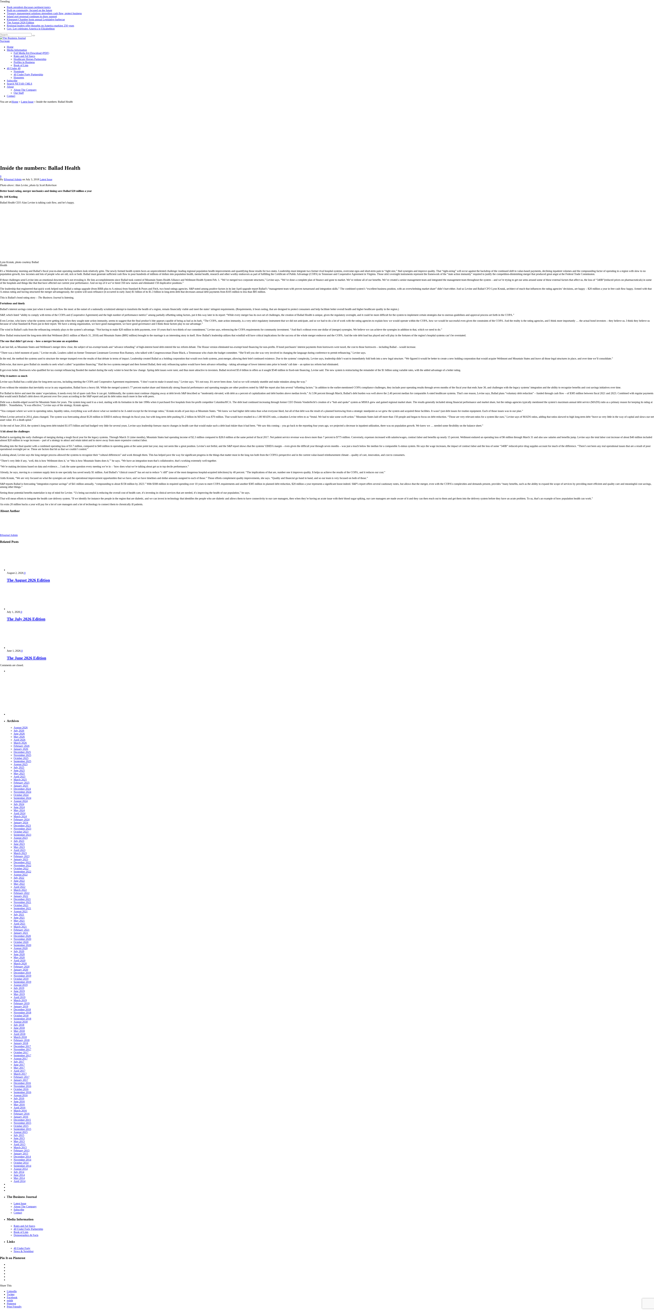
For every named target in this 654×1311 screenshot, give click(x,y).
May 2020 (19, 957)
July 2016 (19, 1098)
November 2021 (22, 902)
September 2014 (22, 1165)
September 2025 (22, 761)
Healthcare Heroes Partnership (30, 59)
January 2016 (21, 1116)
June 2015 (19, 1138)
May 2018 (19, 1031)
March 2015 (20, 1147)
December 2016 (22, 1083)
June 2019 (19, 991)
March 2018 (20, 1037)
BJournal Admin (13, 179)
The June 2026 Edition (26, 658)
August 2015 (21, 1132)
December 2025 (22, 752)
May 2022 (19, 883)
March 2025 (20, 779)
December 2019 (22, 972)
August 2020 (21, 948)
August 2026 (21, 727)
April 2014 (19, 1181)
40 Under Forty (22, 1248)
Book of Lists (21, 65)
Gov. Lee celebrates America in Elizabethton (31, 28)
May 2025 (19, 773)
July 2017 (19, 1061)
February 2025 (21, 782)
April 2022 (19, 886)
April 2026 (19, 739)
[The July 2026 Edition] (25, 608)
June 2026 (19, 733)
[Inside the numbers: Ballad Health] (18, 159)
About (10, 86)
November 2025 (22, 755)
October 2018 (21, 1015)
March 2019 (20, 1000)
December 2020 (22, 936)
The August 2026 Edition (20, 22)
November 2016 (22, 1086)
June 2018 (19, 1027)
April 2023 (19, 850)
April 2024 (19, 813)
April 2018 (19, 1034)
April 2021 (19, 923)
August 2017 (21, 1058)
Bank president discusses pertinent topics (29, 7)
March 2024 (20, 816)
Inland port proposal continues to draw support (32, 16)
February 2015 (21, 1150)
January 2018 (21, 1043)
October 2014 (21, 1162)
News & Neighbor (24, 1251)
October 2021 (21, 905)
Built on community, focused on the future (29, 10)
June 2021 (19, 917)
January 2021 (21, 932)
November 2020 (22, 939)
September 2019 (22, 981)
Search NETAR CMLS (19, 83)
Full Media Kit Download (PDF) (31, 53)
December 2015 (22, 1119)
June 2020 (19, 954)
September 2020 (22, 945)
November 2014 (22, 1159)
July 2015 (19, 1135)
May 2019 (19, 994)
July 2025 (19, 767)
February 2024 (21, 819)
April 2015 (19, 1144)
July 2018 (19, 1024)
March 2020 (20, 963)
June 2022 (19, 880)
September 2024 (22, 798)
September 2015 (22, 1129)
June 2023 (19, 844)
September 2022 (22, 871)
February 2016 (21, 1113)
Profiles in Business (24, 62)
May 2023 (19, 847)
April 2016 (19, 1107)
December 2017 (22, 1046)
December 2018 (22, 1009)
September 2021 (22, 908)
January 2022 (21, 896)
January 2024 (21, 822)
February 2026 (21, 745)
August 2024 (21, 801)
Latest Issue (46, 179)
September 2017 (22, 1055)
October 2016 (21, 1089)
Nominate (19, 71)
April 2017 (19, 1070)
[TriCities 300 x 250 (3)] (32, 714)
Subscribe (12, 80)
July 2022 (19, 877)
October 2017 (21, 1052)
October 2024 (21, 795)
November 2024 (22, 791)
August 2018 (21, 1021)
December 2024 (22, 788)
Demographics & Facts (26, 1235)
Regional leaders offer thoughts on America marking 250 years (40, 25)
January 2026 (21, 749)
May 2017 (19, 1067)
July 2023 (19, 840)
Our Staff (19, 92)
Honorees (19, 77)
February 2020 (21, 966)
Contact (11, 96)
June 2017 (19, 1064)
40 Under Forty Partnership (28, 74)
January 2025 (21, 785)
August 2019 (21, 985)
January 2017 (21, 1080)
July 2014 (19, 1172)
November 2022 (22, 865)
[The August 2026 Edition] (25, 569)
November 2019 (22, 975)
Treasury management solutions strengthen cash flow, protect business (44, 13)
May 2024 (19, 810)
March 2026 (20, 742)
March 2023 (20, 853)
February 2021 (21, 929)
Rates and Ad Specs (24, 56)
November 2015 (22, 1122)
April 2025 (19, 776)
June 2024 (19, 807)
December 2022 (22, 862)
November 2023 (22, 828)
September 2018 (22, 1018)
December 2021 (22, 899)
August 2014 (21, 1168)
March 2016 (20, 1110)
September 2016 (22, 1092)
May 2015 (19, 1141)
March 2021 (20, 926)
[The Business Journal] (13, 38)
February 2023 (21, 856)
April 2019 (19, 997)
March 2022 (20, 890)
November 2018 (22, 1012)
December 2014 (22, 1156)
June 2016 (19, 1101)
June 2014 (19, 1175)
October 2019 (21, 978)
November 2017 (22, 1049)
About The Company (25, 89)
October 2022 (21, 868)
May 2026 (19, 736)
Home (10, 46)
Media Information (17, 50)
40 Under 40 (13, 68)
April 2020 (19, 960)
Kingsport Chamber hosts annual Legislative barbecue (36, 19)
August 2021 (21, 911)
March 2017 (20, 1073)
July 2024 (19, 804)
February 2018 (21, 1040)
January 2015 (21, 1153)
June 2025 (19, 770)
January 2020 (21, 969)
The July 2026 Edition (26, 619)
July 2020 (19, 951)
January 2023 (21, 859)
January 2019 (21, 1006)
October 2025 (21, 758)
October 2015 (21, 1126)
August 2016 (21, 1095)
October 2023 (21, 831)
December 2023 (22, 825)
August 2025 (21, 764)
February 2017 (21, 1077)
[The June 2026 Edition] (25, 647)
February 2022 (21, 893)
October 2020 (21, 942)
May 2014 (19, 1178)
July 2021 (19, 914)
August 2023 (21, 837)
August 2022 (21, 874)
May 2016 (19, 1104)
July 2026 (19, 730)
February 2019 (21, 1003)
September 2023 (22, 834)
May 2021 (19, 920)
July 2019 (19, 988)
